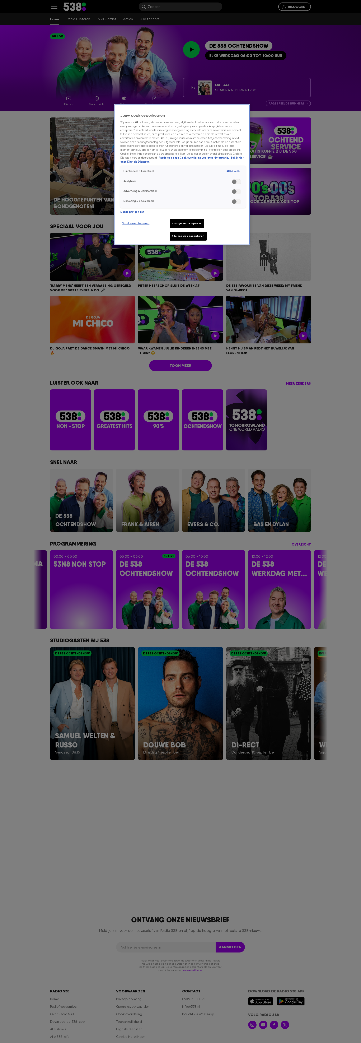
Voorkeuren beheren (135, 223)
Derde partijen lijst (132, 211)
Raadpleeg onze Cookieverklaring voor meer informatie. (194, 157)
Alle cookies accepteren (188, 236)
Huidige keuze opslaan (187, 223)
